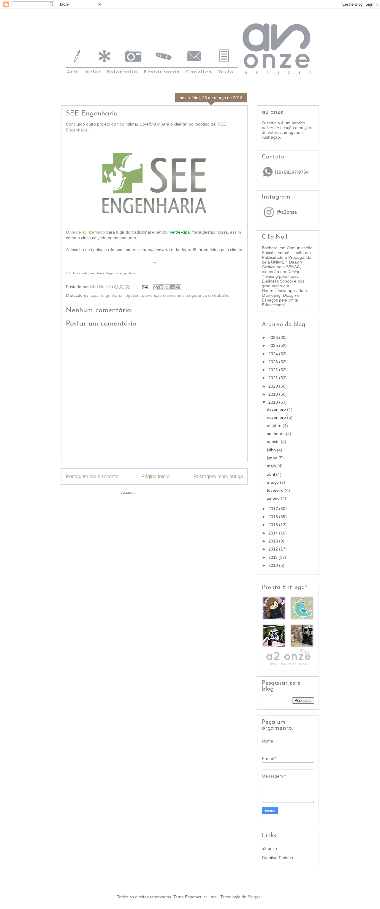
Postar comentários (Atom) (162, 492)
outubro (275, 425)
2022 (273, 369)
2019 (273, 394)
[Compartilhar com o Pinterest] (178, 287)
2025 (273, 345)
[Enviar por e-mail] (156, 287)
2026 (273, 337)
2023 (273, 361)
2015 (273, 524)
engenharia (111, 295)
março (273, 482)
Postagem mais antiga (218, 476)
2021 (273, 377)
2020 (273, 386)
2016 (273, 516)
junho (272, 458)
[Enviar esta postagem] (144, 286)
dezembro (277, 409)
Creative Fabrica (277, 857)
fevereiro (276, 490)
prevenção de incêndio (163, 295)
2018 (273, 402)
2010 (273, 565)
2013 (273, 541)
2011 (273, 557)
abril (271, 474)
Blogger (255, 896)
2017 (273, 508)
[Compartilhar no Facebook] (172, 287)
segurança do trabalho (208, 295)
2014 (273, 533)
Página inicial (156, 476)
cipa (95, 295)
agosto (274, 441)
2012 (273, 549)
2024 (273, 353)
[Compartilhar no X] (167, 287)
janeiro (274, 498)
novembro (277, 417)
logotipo (132, 295)
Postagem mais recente (92, 476)
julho (272, 450)
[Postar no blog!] (161, 287)
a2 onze (269, 848)
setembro (276, 433)
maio (272, 466)
